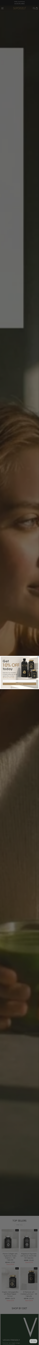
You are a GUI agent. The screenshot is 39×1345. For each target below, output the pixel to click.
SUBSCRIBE (19, 684)
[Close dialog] (38, 656)
